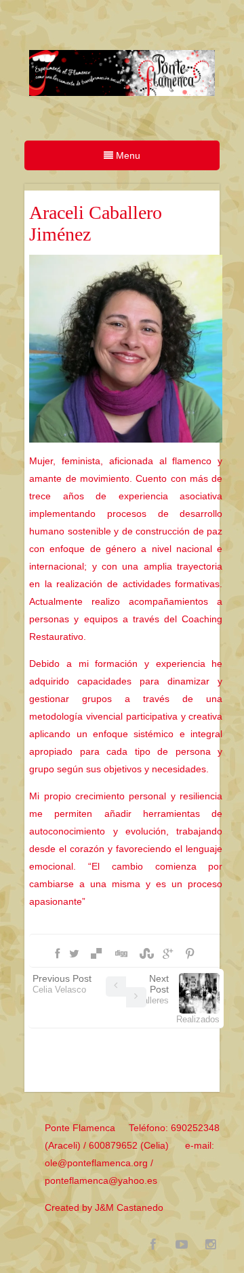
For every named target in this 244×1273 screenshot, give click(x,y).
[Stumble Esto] (145, 954)
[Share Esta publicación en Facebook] (57, 954)
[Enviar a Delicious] (96, 954)
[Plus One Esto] (167, 954)
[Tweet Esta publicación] (74, 954)
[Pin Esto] (190, 954)
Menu (126, 155)
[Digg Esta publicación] (120, 954)
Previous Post (62, 984)
